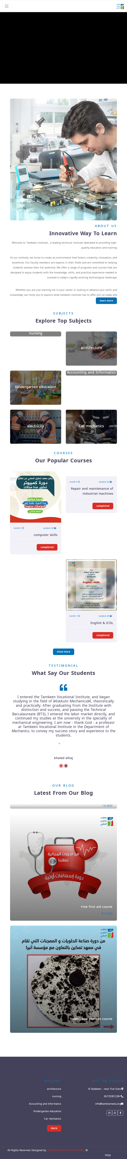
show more (63, 651)
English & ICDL (101, 623)
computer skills (45, 535)
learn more (106, 300)
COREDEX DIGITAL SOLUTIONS (65, 1150)
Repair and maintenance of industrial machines (92, 491)
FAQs (108, 1155)
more (54, 1128)
